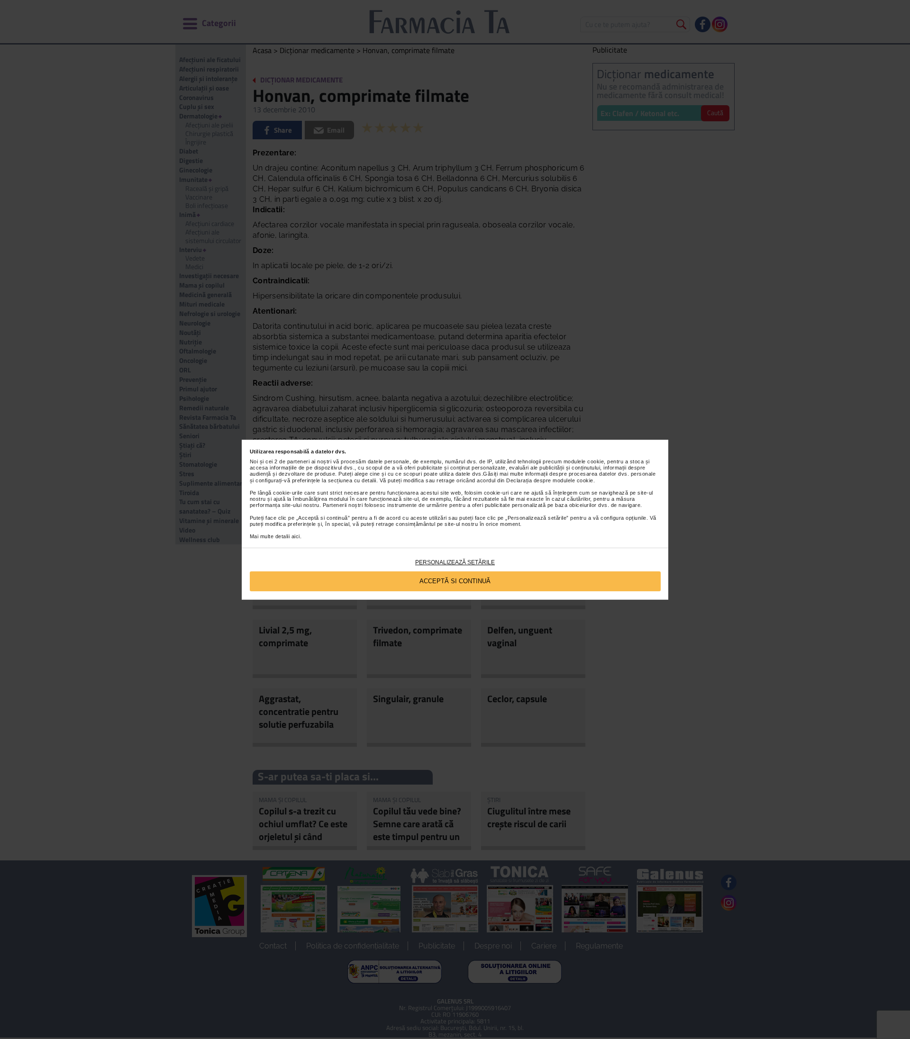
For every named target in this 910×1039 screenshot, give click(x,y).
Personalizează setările (455, 562)
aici (295, 536)
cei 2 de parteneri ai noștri (298, 461)
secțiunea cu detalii (352, 480)
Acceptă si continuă (455, 581)
